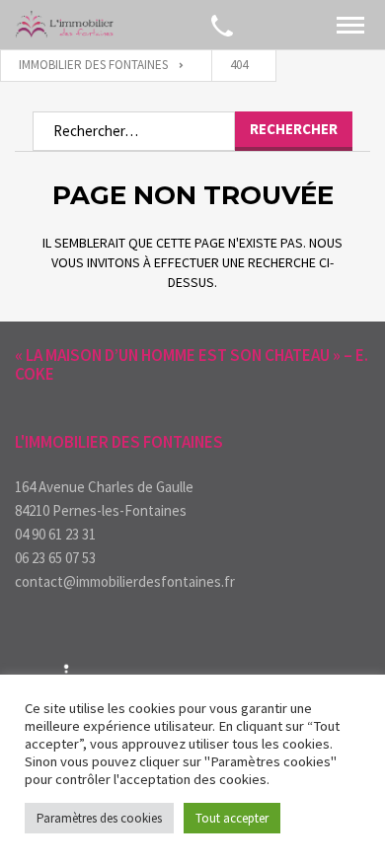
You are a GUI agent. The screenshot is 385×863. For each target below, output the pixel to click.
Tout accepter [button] (232, 818)
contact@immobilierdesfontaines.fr (125, 581)
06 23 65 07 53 (55, 557)
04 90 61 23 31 (55, 534)
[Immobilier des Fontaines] (64, 25)
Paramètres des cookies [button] (99, 818)
